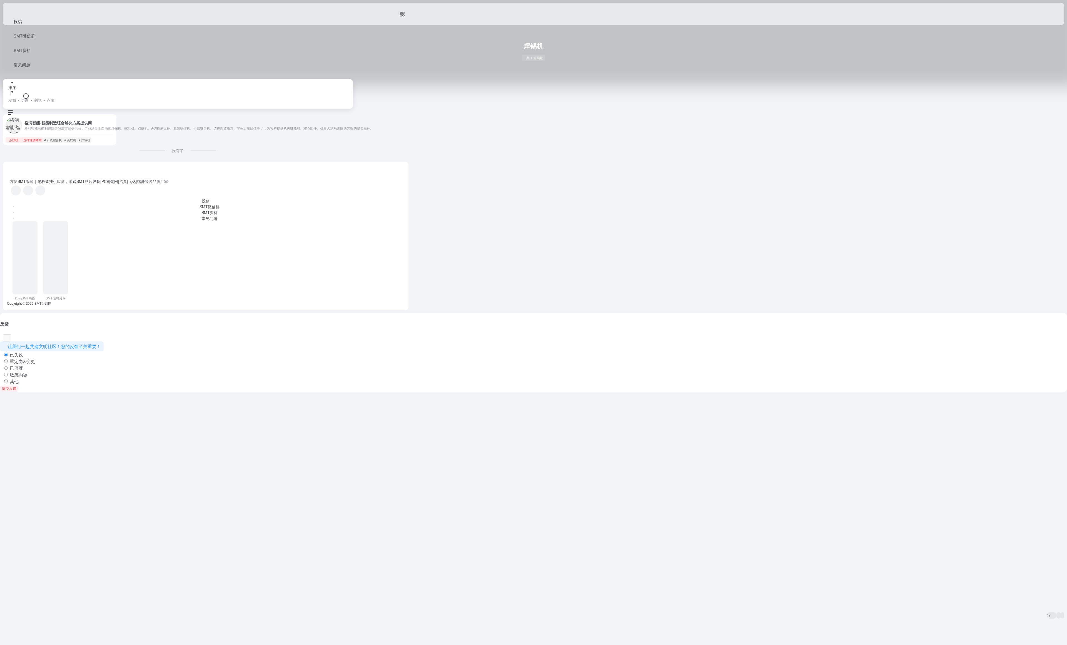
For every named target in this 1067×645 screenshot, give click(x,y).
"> (1049, 615)
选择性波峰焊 (32, 140)
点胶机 (13, 140)
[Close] (7, 337)
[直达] (95, 140)
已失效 (16, 354)
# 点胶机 (70, 140)
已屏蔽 (16, 368)
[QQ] (28, 190)
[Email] (40, 190)
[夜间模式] (1062, 615)
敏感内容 (18, 374)
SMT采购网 (42, 303)
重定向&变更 (22, 361)
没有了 (178, 150)
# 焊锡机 (84, 140)
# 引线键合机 (53, 140)
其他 (14, 381)
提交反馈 (9, 388)
